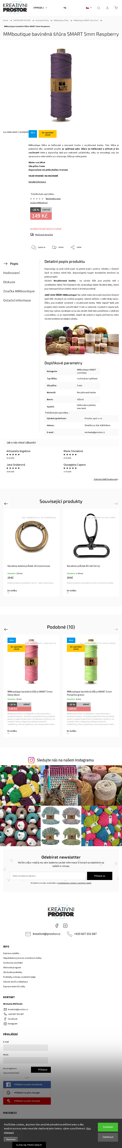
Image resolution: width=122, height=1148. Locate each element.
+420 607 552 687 (85, 934)
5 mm (79, 385)
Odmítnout (108, 1137)
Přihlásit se (99, 876)
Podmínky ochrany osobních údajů (19, 977)
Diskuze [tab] (9, 282)
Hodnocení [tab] (11, 272)
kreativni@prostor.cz (46, 934)
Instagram (65, 925)
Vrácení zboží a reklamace (15, 981)
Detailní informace (37, 182)
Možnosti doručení (44, 234)
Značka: (38, 202)
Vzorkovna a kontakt (13, 962)
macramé (81, 408)
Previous (6, 503)
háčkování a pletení (86, 405)
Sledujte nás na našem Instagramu (65, 760)
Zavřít (110, 258)
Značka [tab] (19, 291)
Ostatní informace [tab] (17, 300)
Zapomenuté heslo (11, 1072)
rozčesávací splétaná (87, 378)
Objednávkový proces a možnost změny (22, 958)
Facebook (56, 925)
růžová (80, 399)
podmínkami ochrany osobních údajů (74, 883)
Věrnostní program (12, 967)
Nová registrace (10, 1068)
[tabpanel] (31, 552)
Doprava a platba (11, 953)
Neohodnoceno (53, 199)
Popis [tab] (14, 263)
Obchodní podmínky (12, 972)
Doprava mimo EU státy (14, 986)
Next (116, 503)
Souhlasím (108, 1127)
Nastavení (11, 1139)
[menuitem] (40, 8)
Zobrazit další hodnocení (105, 479)
